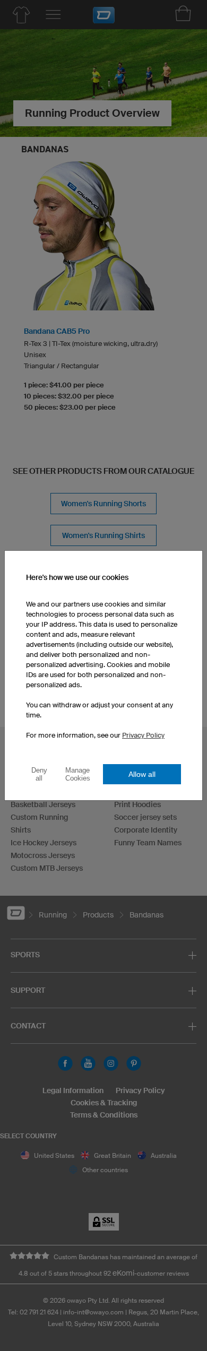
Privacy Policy (143, 735)
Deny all (39, 774)
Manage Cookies (77, 774)
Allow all (142, 774)
